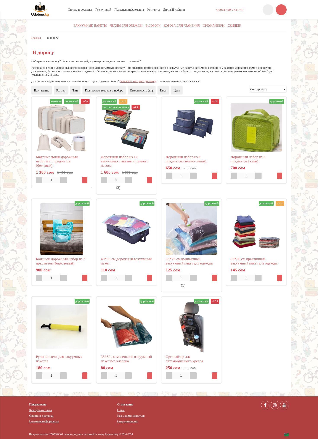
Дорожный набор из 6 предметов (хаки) (248, 159)
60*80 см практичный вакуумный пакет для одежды (254, 261)
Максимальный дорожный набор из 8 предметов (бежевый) (57, 161)
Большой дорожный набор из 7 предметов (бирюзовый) (60, 261)
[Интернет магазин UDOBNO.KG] (40, 15)
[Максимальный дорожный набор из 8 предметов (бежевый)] (61, 127)
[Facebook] (265, 405)
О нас (121, 410)
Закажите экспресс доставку (138, 81)
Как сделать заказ (40, 410)
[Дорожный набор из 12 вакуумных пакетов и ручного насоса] (126, 127)
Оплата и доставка (80, 9)
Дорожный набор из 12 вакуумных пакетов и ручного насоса (125, 161)
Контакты (153, 9)
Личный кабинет (174, 9)
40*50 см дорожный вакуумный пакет (126, 261)
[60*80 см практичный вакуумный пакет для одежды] (256, 229)
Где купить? (103, 9)
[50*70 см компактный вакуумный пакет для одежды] (191, 229)
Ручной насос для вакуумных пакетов (59, 359)
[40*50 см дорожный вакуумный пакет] (126, 229)
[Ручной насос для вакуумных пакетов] (61, 326)
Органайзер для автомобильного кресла (184, 359)
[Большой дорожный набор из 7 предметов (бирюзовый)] (61, 229)
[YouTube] (284, 405)
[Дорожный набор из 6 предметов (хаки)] (256, 127)
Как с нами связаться (131, 415)
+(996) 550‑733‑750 (229, 9)
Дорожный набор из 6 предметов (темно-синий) (186, 159)
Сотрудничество (127, 421)
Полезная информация (129, 9)
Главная (36, 37)
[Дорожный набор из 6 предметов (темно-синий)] (191, 127)
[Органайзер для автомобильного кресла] (191, 326)
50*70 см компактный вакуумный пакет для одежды (189, 261)
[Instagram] (275, 405)
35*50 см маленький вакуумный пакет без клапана (126, 359)
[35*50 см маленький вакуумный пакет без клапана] (126, 326)
